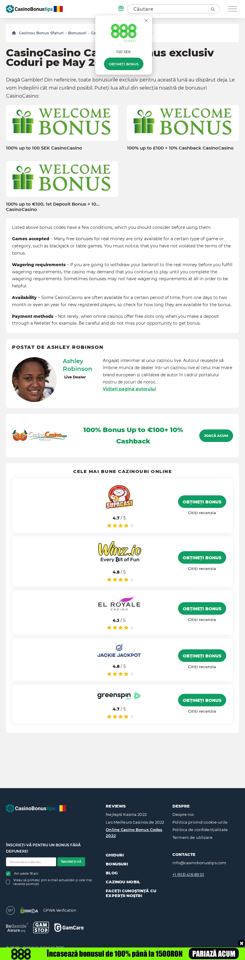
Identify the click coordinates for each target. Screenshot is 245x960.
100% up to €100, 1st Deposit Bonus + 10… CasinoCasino (52, 206)
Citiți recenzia (202, 512)
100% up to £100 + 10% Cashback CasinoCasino (180, 148)
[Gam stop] (41, 927)
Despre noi (183, 814)
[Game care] (69, 927)
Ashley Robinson (77, 365)
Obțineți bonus (124, 64)
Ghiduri (115, 855)
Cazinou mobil (123, 881)
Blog (112, 872)
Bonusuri (77, 32)
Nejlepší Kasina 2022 (126, 814)
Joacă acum (216, 436)
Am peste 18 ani (26, 874)
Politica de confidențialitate (200, 829)
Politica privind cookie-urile (199, 822)
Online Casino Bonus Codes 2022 (134, 832)
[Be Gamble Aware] (17, 927)
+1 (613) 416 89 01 (188, 874)
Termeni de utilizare (192, 837)
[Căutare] (212, 8)
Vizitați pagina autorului (129, 389)
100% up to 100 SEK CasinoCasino (44, 148)
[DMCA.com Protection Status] (29, 910)
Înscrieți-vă (71, 861)
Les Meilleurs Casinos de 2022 (135, 822)
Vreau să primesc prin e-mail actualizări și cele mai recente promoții (52, 882)
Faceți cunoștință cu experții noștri (131, 893)
